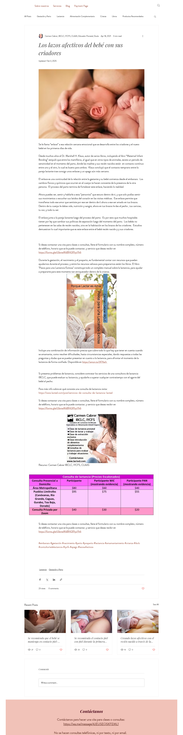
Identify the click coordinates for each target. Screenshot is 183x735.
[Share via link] (61, 579)
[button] (155, 16)
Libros (114, 16)
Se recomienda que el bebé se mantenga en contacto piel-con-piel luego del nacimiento (44, 639)
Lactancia (60, 16)
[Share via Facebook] (40, 579)
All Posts (27, 16)
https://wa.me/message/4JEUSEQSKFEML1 (91, 724)
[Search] (159, 5)
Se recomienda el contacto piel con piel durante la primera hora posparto (91, 639)
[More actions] (142, 36)
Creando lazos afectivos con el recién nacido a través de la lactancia (137, 639)
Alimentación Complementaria (82, 16)
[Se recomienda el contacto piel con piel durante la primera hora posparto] (91, 621)
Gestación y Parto (44, 16)
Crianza (103, 16)
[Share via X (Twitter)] (47, 579)
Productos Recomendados (133, 16)
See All (156, 604)
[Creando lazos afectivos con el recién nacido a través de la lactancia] (138, 621)
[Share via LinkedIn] (54, 579)
